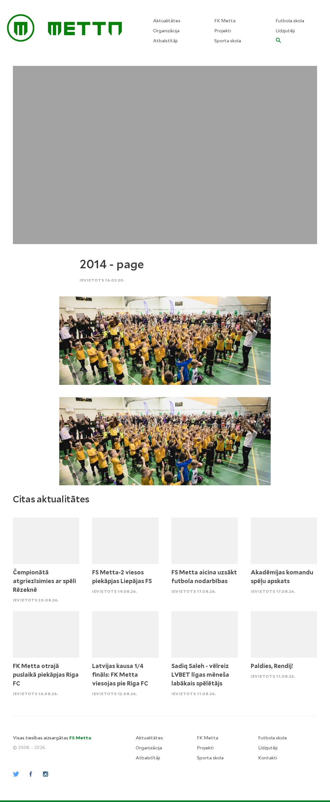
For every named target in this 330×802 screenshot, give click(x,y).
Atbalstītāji (165, 40)
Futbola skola (290, 20)
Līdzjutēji (285, 30)
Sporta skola (227, 40)
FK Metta (225, 20)
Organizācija (166, 30)
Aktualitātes (166, 20)
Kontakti (267, 757)
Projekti (222, 30)
